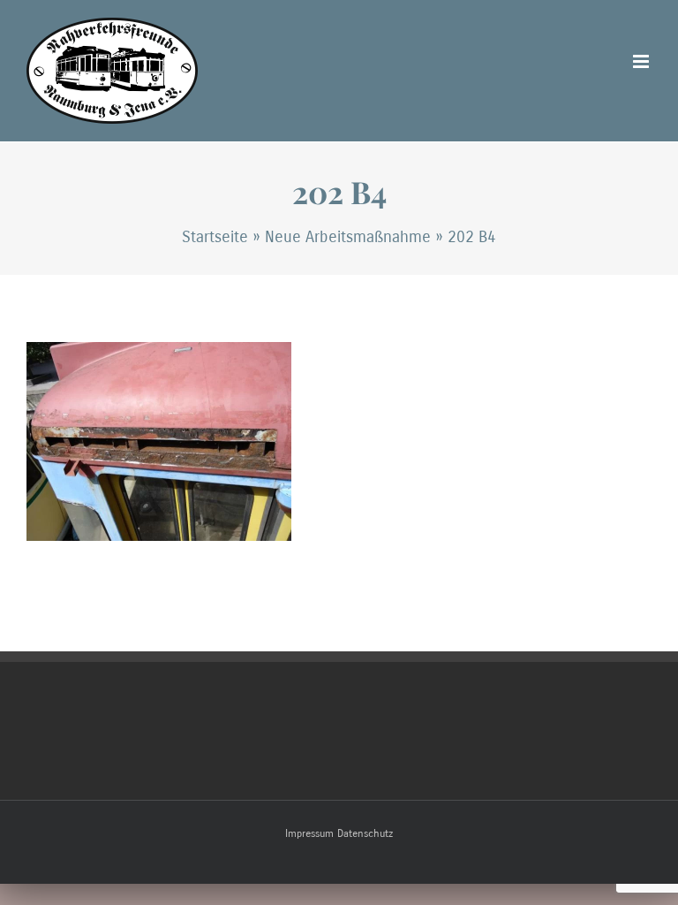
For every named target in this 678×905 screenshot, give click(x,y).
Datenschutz (365, 833)
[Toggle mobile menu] (642, 61)
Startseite (215, 237)
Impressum (309, 833)
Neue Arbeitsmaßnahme (348, 237)
